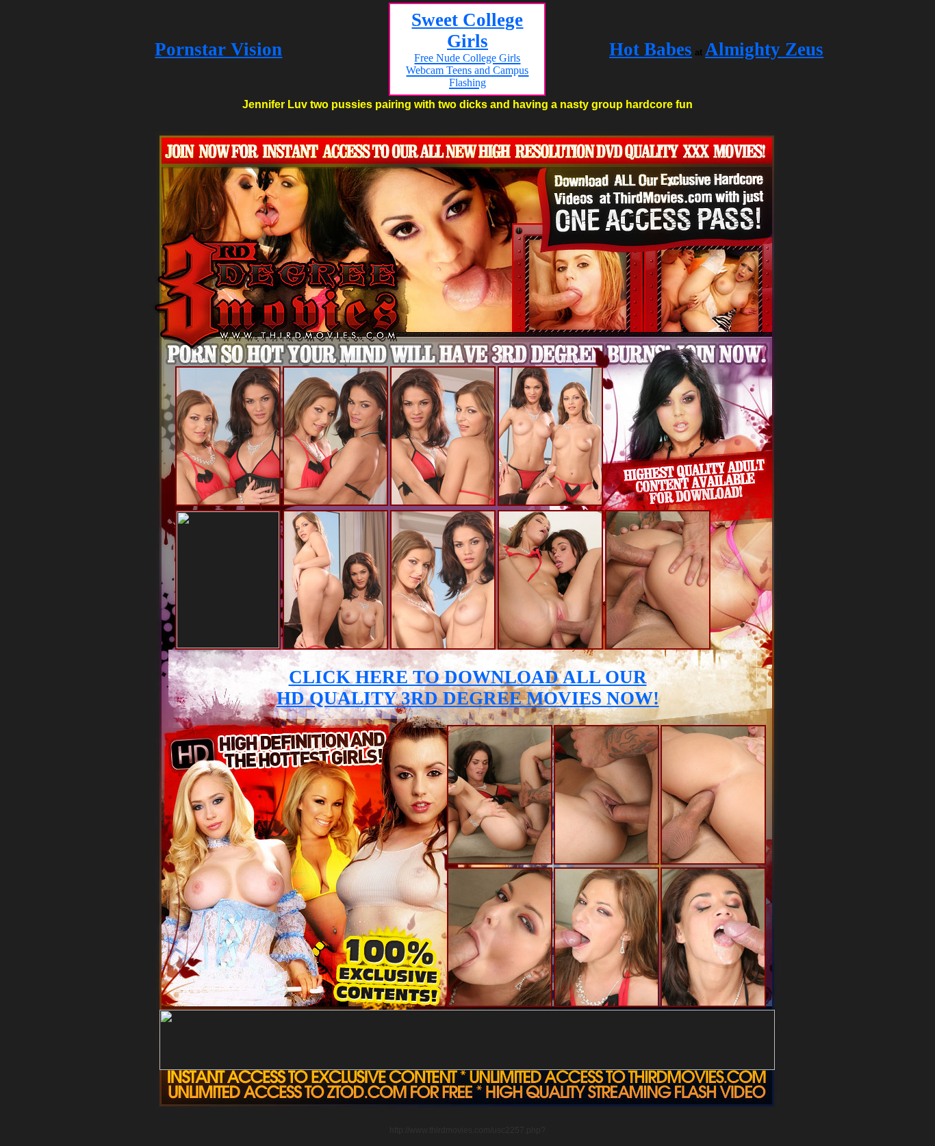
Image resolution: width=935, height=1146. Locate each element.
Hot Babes (650, 49)
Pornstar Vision (218, 49)
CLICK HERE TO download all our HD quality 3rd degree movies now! (468, 688)
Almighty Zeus (764, 49)
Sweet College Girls (467, 49)
